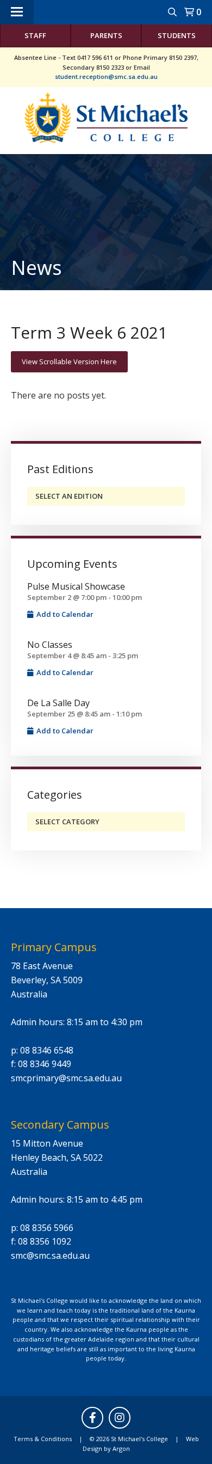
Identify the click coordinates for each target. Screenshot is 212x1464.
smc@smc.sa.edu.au (50, 1255)
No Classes (49, 645)
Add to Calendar (64, 614)
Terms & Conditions (43, 1439)
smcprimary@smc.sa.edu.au (66, 1078)
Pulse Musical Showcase (76, 586)
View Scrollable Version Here (69, 361)
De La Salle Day (58, 703)
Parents (106, 35)
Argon (121, 1448)
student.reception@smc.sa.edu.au (106, 76)
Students (177, 35)
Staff (35, 35)
